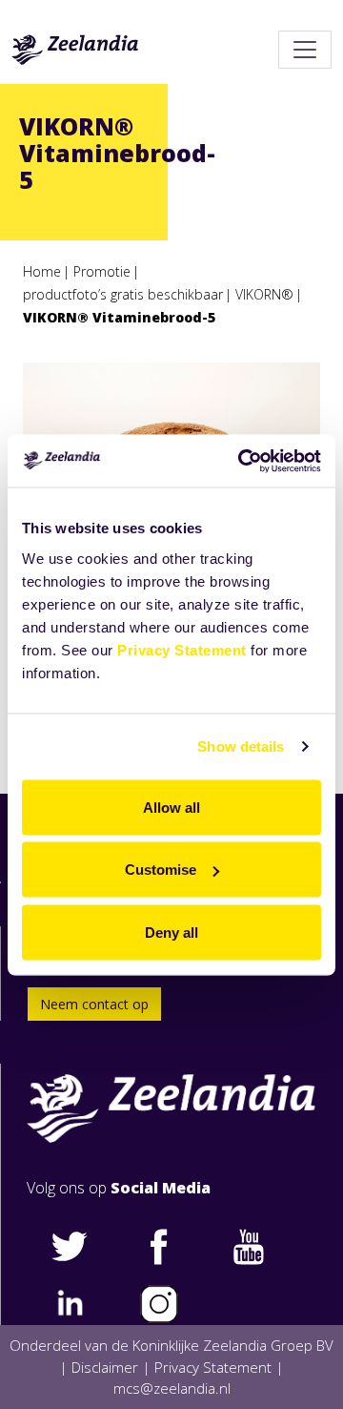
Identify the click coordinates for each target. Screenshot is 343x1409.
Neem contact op (94, 1004)
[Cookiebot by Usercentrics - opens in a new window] (242, 460)
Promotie (102, 271)
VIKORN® (264, 294)
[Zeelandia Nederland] (75, 49)
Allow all (171, 806)
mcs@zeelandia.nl (172, 1388)
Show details (240, 746)
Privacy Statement (182, 649)
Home (42, 271)
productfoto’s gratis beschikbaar (123, 294)
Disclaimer (104, 1367)
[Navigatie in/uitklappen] (305, 50)
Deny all (171, 931)
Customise (160, 869)
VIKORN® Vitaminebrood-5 (119, 317)
